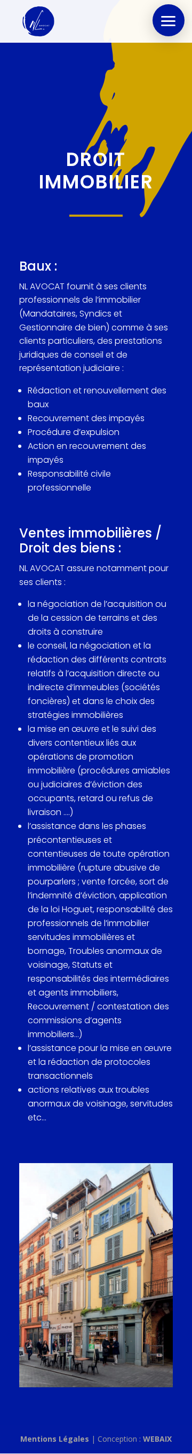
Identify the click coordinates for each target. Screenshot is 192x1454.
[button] (169, 20)
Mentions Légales (54, 1439)
